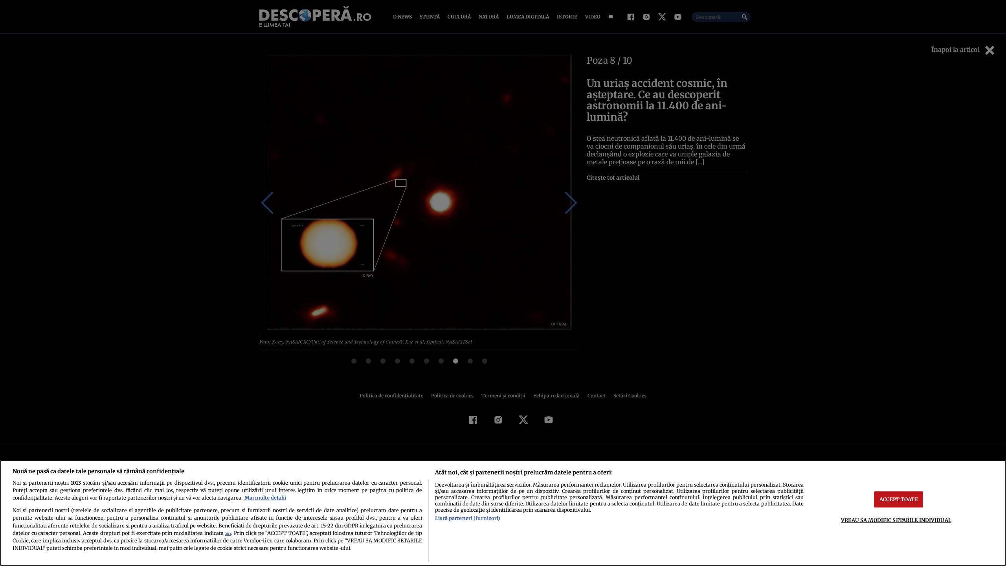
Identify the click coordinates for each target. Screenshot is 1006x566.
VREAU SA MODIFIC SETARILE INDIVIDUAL (896, 520)
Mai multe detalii (265, 497)
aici (228, 533)
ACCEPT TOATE (898, 499)
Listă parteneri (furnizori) (467, 518)
